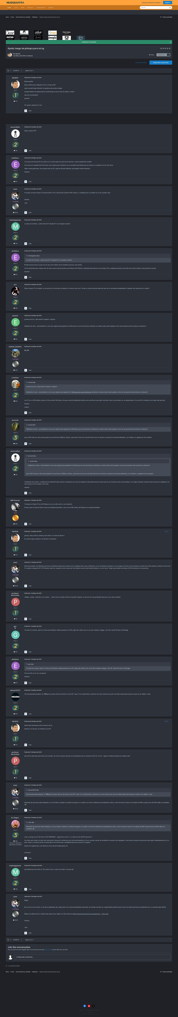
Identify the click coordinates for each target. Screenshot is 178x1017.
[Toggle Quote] (27, 255)
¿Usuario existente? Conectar (151, 2)
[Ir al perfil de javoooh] (15, 427)
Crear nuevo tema (140, 62)
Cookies (96, 1010)
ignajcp (17, 53)
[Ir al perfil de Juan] (15, 195)
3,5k (16, 524)
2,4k (16, 370)
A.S (15, 285)
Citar (30, 110)
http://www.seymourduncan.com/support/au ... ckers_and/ (90, 914)
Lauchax (15, 378)
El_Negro (15, 818)
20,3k (16, 212)
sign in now (48, 949)
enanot (15, 316)
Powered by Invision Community (89, 1014)
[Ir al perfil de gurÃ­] (15, 635)
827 (16, 181)
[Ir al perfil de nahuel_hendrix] (15, 353)
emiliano (15, 158)
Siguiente (16, 70)
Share (152, 54)
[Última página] (21, 70)
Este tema (163, 7)
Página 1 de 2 (29, 70)
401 (16, 651)
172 (16, 101)
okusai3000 (15, 690)
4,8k (16, 443)
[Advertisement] (39, 25)
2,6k (16, 841)
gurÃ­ (15, 627)
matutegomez (15, 220)
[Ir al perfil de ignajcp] (10, 55)
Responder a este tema (160, 62)
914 (16, 339)
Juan (15, 189)
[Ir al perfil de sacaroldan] (15, 133)
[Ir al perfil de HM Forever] (15, 507)
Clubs (16, 7)
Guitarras (30, 56)
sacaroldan (15, 127)
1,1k (16, 150)
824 (16, 401)
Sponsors (30, 7)
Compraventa (40, 7)
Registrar (167, 2)
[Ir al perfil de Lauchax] (15, 384)
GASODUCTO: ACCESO (89, 42)
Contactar (89, 1010)
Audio (22, 7)
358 (16, 308)
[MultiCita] (25, 111)
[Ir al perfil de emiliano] (15, 164)
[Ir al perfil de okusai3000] (15, 697)
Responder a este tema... (25, 957)
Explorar (51, 7)
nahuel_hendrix (15, 347)
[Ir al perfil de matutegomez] (15, 226)
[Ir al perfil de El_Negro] (15, 824)
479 (16, 714)
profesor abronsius (15, 594)
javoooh (15, 420)
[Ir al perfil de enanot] (15, 322)
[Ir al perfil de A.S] (15, 291)
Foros (9, 7)
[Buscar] (170, 7)
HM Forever (15, 500)
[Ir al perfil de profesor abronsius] (15, 602)
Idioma (81, 1010)
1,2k (16, 243)
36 (16, 618)
